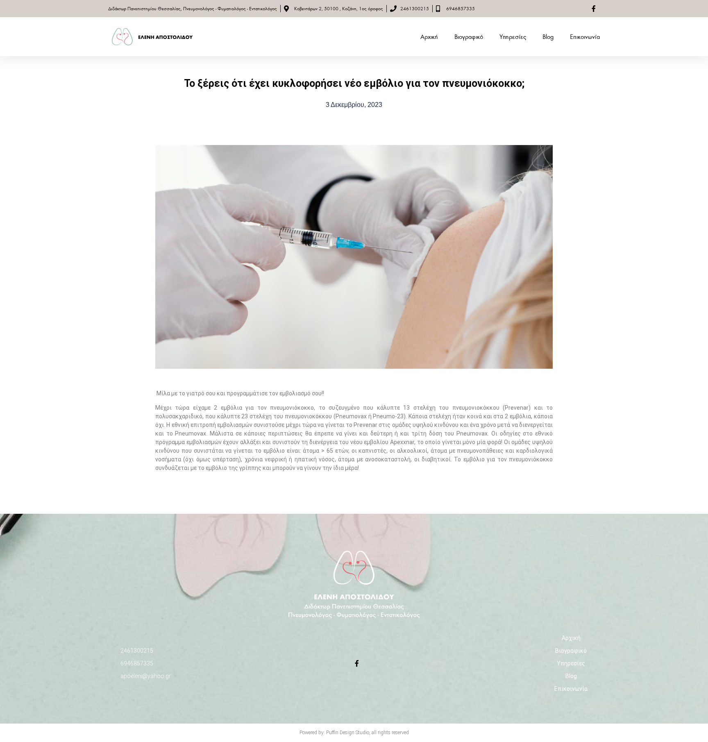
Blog (548, 37)
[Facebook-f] (357, 663)
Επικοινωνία (585, 37)
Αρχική (429, 37)
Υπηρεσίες (512, 37)
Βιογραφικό (468, 37)
